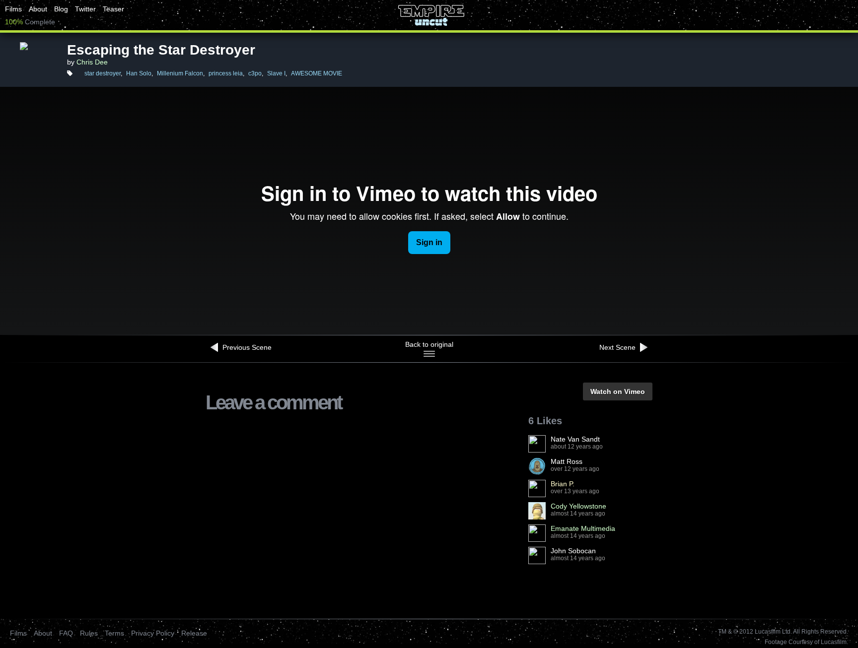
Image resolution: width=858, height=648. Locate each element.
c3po (255, 73)
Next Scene (618, 347)
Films (13, 9)
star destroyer (102, 73)
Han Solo (138, 73)
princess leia (226, 73)
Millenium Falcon (180, 73)
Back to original (429, 344)
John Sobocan (573, 551)
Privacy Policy (152, 633)
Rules (89, 633)
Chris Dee (92, 62)
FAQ (66, 633)
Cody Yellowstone (578, 506)
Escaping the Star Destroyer (161, 50)
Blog (61, 9)
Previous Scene (246, 347)
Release (194, 633)
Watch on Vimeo (617, 391)
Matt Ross (566, 461)
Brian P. (562, 484)
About (38, 9)
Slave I (276, 73)
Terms (114, 633)
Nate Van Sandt (575, 439)
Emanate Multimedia (583, 528)
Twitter (85, 9)
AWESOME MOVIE (316, 73)
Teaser (113, 9)
